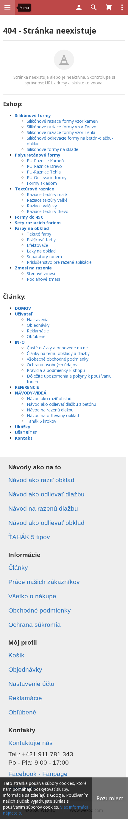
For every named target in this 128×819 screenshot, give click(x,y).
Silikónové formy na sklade (52, 149)
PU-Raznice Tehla (44, 172)
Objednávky (38, 325)
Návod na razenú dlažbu (50, 410)
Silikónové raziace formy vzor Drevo (61, 127)
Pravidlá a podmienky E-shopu (56, 370)
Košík (16, 655)
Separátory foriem (44, 256)
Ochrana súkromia (34, 624)
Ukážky (22, 427)
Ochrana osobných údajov (52, 364)
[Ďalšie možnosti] (122, 7)
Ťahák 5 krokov (41, 421)
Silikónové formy (33, 115)
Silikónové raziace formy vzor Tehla (61, 132)
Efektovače (37, 245)
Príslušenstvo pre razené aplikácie (59, 262)
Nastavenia (38, 319)
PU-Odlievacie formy (46, 177)
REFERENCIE (27, 387)
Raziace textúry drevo (47, 211)
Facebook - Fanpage (38, 773)
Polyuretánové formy (37, 155)
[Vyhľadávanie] (93, 7)
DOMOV (23, 308)
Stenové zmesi (41, 273)
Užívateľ (23, 314)
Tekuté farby (39, 234)
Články (18, 567)
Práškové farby (41, 239)
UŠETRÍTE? (26, 432)
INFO (20, 342)
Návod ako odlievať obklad (46, 522)
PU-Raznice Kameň (45, 160)
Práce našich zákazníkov (44, 581)
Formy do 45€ (29, 217)
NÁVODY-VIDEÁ (30, 393)
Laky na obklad (41, 251)
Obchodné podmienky (39, 610)
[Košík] (108, 7)
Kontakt (23, 438)
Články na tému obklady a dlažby (58, 353)
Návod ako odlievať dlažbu (46, 494)
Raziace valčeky (42, 206)
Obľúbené (36, 336)
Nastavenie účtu (31, 683)
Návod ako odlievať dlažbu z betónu (61, 404)
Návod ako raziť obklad (49, 398)
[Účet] (78, 7)
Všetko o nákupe (32, 596)
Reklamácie (38, 331)
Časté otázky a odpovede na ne (57, 348)
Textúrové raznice (34, 189)
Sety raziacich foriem (38, 222)
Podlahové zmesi (43, 279)
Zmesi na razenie (33, 268)
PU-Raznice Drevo (44, 166)
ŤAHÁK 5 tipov (29, 537)
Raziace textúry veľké (47, 200)
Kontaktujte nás (30, 742)
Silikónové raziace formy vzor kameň (62, 121)
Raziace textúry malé (47, 194)
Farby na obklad (32, 228)
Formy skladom (42, 183)
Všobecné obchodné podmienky (57, 359)
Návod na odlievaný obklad (53, 415)
